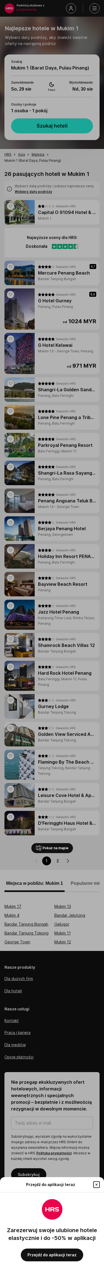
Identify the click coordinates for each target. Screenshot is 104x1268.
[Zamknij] (96, 1185)
